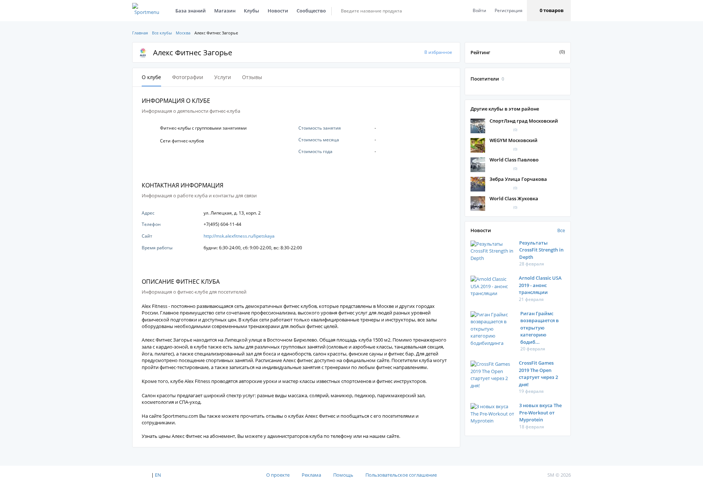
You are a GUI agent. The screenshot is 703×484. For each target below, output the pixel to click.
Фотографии (187, 77)
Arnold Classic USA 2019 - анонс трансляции (540, 285)
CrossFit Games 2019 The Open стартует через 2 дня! (538, 374)
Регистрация (508, 10)
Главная (140, 33)
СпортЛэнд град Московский (524, 121)
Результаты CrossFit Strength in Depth (541, 249)
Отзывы (252, 77)
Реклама (311, 475)
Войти (479, 10)
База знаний (190, 10)
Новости (278, 10)
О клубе (151, 77)
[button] (549, 10)
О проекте (278, 475)
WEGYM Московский (514, 140)
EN (158, 475)
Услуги (222, 77)
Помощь (343, 475)
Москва (183, 33)
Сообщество (311, 10)
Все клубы (162, 33)
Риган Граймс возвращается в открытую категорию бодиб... (539, 327)
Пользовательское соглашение (401, 475)
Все (561, 230)
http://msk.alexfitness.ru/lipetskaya (239, 236)
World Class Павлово (514, 159)
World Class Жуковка (514, 198)
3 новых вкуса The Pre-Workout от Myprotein (540, 412)
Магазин (224, 10)
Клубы (251, 10)
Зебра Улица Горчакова (518, 179)
